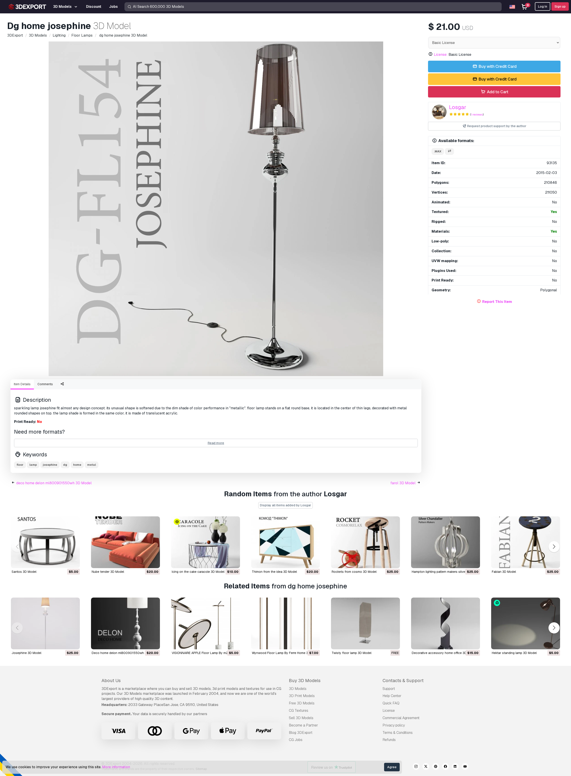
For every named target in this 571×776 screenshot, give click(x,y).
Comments (45, 384)
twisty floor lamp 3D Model (351, 653)
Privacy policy (394, 725)
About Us (111, 680)
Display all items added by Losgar (285, 505)
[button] (554, 547)
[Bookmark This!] (73, 562)
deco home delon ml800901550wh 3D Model (54, 483)
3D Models (297, 688)
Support (389, 688)
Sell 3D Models (301, 718)
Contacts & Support (403, 680)
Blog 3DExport (300, 732)
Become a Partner (303, 725)
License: (441, 54)
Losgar (457, 107)
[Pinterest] (435, 767)
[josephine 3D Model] (45, 623)
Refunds (389, 739)
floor (20, 465)
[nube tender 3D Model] (125, 542)
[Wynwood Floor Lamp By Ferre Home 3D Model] (285, 623)
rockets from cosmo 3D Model (354, 572)
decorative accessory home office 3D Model (444, 653)
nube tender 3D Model (108, 572)
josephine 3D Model (26, 653)
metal (91, 465)
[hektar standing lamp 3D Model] (525, 623)
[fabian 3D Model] (525, 542)
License (389, 710)
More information (116, 767)
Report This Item (497, 301)
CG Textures (298, 710)
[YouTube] (465, 767)
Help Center (392, 695)
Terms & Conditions (398, 732)
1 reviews (477, 114)
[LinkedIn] (455, 767)
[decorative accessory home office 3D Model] (445, 623)
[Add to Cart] (64, 562)
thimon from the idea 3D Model (274, 572)
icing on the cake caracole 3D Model (198, 572)
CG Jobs (295, 739)
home (77, 465)
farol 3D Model (403, 483)
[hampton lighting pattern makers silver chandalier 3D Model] (445, 542)
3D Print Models (302, 695)
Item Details (22, 384)
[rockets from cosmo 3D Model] (365, 542)
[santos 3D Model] (45, 542)
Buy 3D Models (305, 680)
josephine (50, 465)
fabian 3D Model (504, 572)
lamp (33, 465)
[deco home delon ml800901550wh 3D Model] (125, 623)
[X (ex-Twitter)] (425, 767)
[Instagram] (416, 767)
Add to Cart (497, 91)
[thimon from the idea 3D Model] (285, 542)
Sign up (560, 6)
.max (437, 151)
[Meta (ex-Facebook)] (445, 767)
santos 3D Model (24, 572)
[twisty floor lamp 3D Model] (365, 623)
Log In (542, 6)
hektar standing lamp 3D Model (514, 653)
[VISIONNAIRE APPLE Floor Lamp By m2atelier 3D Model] (205, 623)
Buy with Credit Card (497, 66)
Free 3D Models (301, 703)
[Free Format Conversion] (449, 151)
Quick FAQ (391, 703)
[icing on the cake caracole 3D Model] (205, 542)
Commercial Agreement (401, 718)
